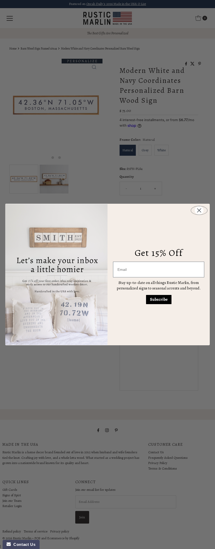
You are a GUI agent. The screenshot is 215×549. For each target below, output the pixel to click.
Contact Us (23, 544)
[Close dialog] (199, 210)
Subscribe (159, 299)
